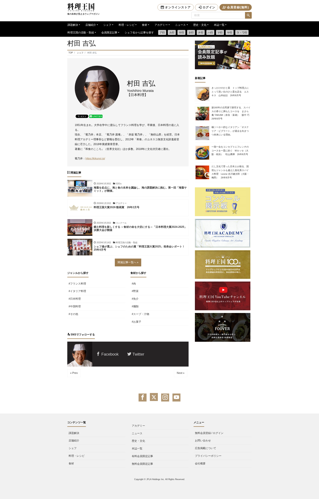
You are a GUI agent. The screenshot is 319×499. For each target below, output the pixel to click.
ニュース (180, 24)
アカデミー (161, 24)
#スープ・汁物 (140, 314)
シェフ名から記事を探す (139, 32)
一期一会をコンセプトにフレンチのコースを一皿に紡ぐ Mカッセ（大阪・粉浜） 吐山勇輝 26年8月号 (230, 150)
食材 (144, 24)
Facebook (109, 354)
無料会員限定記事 (142, 463)
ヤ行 (229, 32)
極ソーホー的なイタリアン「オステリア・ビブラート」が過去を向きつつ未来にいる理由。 (230, 131)
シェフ (107, 24)
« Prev (74, 373)
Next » (180, 373)
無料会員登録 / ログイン (209, 433)
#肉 (134, 283)
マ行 (220, 32)
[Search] (248, 15)
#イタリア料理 (77, 291)
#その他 (73, 314)
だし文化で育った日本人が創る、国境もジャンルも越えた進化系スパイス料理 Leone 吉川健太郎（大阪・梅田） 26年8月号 (230, 172)
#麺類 (135, 306)
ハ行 (210, 32)
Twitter (137, 354)
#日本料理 (75, 298)
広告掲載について (205, 448)
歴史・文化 (200, 24)
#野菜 (135, 291)
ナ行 (200, 32)
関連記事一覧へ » (128, 262)
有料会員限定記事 (142, 456)
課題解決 (72, 24)
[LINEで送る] (96, 116)
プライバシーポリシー (208, 455)
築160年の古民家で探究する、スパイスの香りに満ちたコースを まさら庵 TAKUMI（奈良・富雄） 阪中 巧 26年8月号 (232, 113)
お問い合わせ (203, 440)
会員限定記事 (109, 32)
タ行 (191, 32)
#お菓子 (136, 321)
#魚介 (135, 298)
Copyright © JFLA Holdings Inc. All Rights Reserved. (159, 479)
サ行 (181, 32)
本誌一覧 (219, 24)
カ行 (171, 32)
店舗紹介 (90, 24)
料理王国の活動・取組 (80, 32)
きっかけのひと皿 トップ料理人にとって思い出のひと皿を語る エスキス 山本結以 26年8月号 (230, 92)
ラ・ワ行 (242, 32)
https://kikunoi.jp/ (95, 158)
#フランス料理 (77, 283)
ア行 (162, 32)
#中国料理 (75, 306)
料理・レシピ (127, 24)
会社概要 (200, 463)
